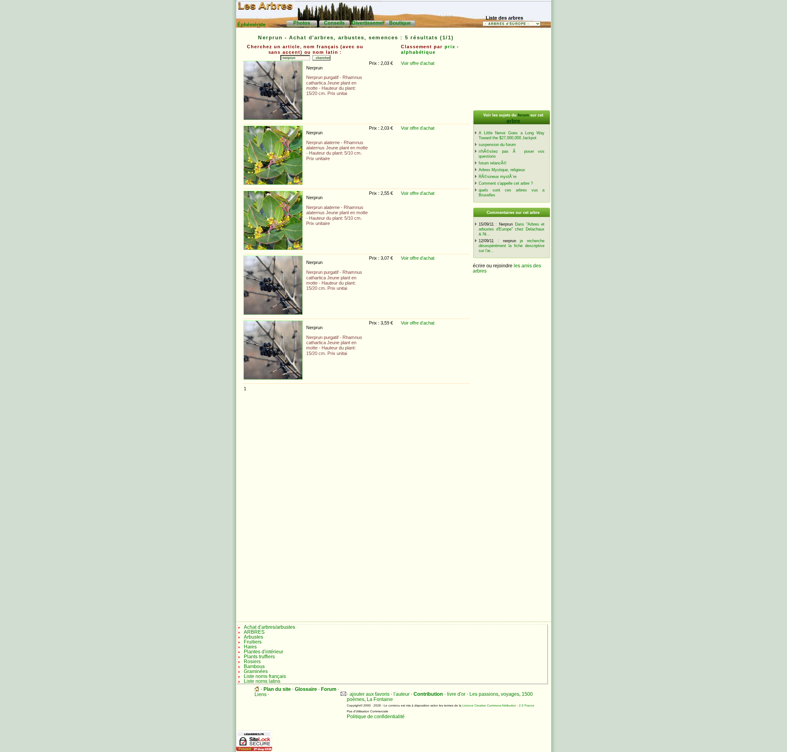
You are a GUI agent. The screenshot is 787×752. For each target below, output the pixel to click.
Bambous (254, 666)
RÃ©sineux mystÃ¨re (497, 176)
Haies (250, 646)
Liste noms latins (263, 681)
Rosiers (252, 661)
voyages (510, 694)
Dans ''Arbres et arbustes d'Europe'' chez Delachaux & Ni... (511, 229)
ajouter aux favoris (370, 694)
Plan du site (277, 689)
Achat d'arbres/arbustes (269, 627)
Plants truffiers (259, 656)
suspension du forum (497, 144)
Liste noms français (265, 676)
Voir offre (410, 63)
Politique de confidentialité (376, 716)
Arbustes (253, 637)
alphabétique (418, 52)
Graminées (256, 671)
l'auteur (401, 694)
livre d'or (456, 694)
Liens (261, 694)
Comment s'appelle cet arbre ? (506, 183)
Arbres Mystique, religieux (502, 169)
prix (450, 46)
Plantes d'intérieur (263, 651)
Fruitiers (253, 641)
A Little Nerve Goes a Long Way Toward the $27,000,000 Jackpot (511, 135)
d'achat (427, 63)
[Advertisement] (356, 407)
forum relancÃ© (493, 163)
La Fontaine (380, 699)
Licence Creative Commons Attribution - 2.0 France (498, 705)
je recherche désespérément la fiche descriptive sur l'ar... (511, 245)
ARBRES (254, 632)
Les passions (483, 694)
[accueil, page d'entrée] (257, 689)
